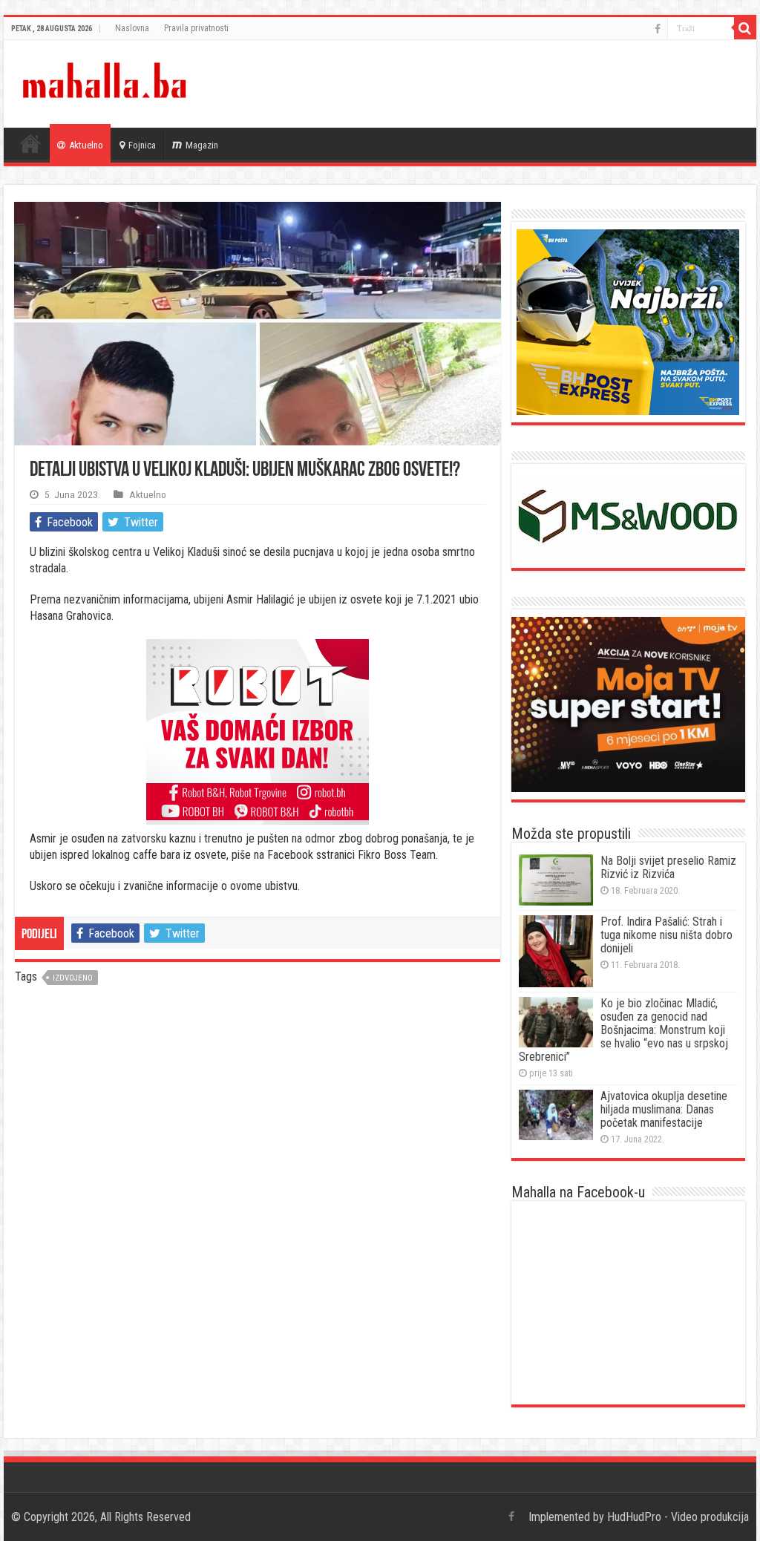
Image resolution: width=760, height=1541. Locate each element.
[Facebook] (657, 29)
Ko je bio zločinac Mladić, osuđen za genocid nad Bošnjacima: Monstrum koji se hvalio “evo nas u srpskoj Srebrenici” (623, 1030)
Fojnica (142, 145)
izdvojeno (73, 978)
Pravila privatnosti (196, 28)
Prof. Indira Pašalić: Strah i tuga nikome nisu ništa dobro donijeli (666, 935)
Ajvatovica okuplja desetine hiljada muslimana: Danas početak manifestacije (663, 1109)
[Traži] (745, 28)
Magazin (202, 145)
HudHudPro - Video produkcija (678, 1517)
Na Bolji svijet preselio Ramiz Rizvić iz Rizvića (668, 867)
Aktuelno (86, 145)
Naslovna (132, 28)
